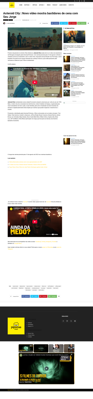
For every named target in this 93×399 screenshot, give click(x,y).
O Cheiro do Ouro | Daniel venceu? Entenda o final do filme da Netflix (27, 164)
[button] (75, 1)
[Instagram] (79, 1)
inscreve (48, 201)
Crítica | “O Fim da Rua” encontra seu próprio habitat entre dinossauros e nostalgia (77, 93)
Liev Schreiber (14, 288)
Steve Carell (55, 288)
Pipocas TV (30, 326)
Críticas (34, 5)
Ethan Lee (44, 286)
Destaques (73, 56)
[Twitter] (82, 1)
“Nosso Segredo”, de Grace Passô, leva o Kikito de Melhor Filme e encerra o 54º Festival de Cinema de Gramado (78, 59)
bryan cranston (29, 286)
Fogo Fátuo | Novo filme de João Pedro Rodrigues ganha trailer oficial (28, 167)
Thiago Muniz (66, 49)
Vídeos (48, 5)
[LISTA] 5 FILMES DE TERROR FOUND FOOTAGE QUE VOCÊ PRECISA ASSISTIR (46, 355)
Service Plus (31, 333)
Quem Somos (62, 5)
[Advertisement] (74, 158)
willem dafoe (41, 290)
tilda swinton (28, 290)
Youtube (54, 241)
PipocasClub (10, 390)
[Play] (19, 352)
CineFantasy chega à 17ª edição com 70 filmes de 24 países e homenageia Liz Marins (74, 47)
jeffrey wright (58, 286)
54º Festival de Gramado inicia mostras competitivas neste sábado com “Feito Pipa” (77, 84)
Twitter (43, 241)
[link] (20, 355)
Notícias (26, 5)
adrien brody (15, 286)
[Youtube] (84, 1)
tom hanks (35, 290)
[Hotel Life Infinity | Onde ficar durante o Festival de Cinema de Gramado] (67, 76)
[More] (88, 23)
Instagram (48, 241)
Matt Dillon (21, 288)
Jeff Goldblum (51, 286)
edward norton (37, 286)
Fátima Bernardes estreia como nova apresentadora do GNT (25, 162)
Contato (71, 5)
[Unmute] (21, 352)
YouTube (25, 201)
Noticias (6, 19)
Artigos (41, 5)
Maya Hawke (27, 288)
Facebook (38, 241)
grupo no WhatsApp (47, 247)
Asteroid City (22, 286)
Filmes (10, 19)
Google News (18, 243)
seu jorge (43, 288)
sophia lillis (49, 288)
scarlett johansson (35, 288)
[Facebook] (77, 1)
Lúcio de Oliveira (11, 23)
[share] (71, 354)
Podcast (55, 5)
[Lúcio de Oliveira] (4, 23)
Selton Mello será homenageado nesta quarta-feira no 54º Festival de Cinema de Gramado (78, 68)
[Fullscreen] (32, 352)
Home (20, 5)
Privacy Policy (31, 335)
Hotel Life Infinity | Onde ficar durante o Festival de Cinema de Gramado (78, 76)
